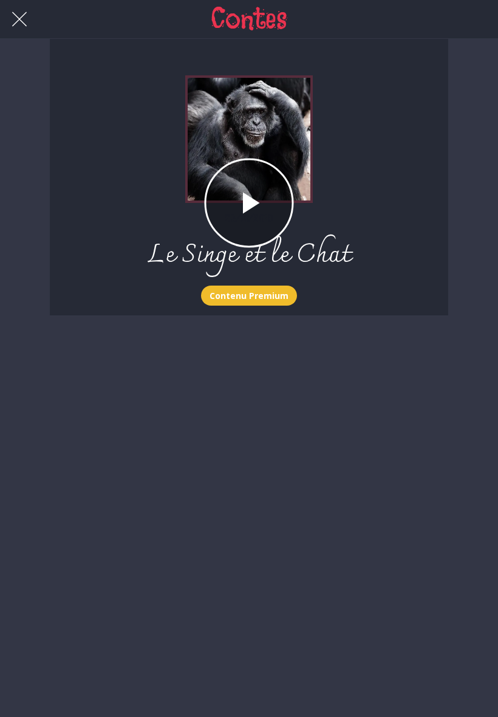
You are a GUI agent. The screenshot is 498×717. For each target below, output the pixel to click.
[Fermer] (19, 19)
